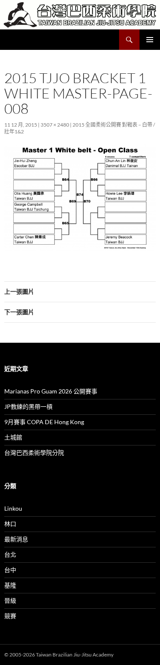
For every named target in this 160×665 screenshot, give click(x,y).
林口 (10, 523)
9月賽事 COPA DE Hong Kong (44, 421)
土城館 (13, 437)
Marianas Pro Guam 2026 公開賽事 (50, 391)
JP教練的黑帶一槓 (28, 406)
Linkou (13, 508)
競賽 (10, 615)
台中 (10, 569)
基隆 (10, 585)
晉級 (10, 600)
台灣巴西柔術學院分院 (34, 452)
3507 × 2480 (55, 124)
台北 (10, 554)
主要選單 (150, 39)
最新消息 (16, 539)
